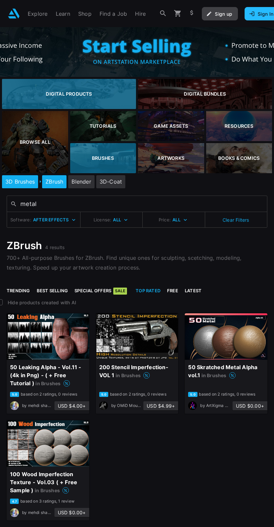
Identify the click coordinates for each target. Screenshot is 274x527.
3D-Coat (111, 181)
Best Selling (52, 290)
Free (172, 290)
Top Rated (148, 290)
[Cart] (178, 13)
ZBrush (54, 181)
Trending (18, 290)
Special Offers (100, 290)
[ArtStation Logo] (14, 13)
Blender (81, 181)
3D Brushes (20, 181)
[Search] (163, 13)
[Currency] (191, 13)
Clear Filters (236, 220)
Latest (193, 290)
